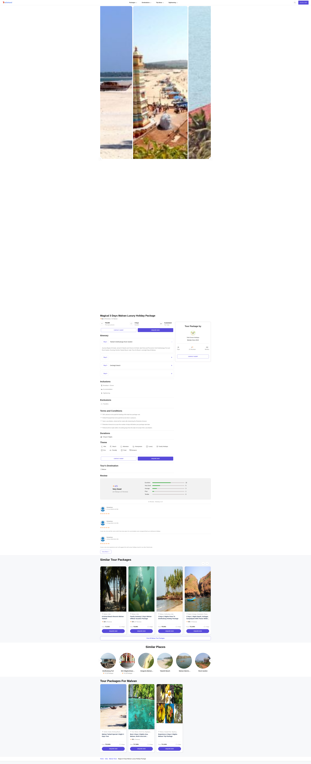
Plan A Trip (303, 2)
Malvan (115, 318)
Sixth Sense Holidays (193, 337)
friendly (114, 450)
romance (134, 450)
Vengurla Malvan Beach (146, 671)
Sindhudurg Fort (108, 671)
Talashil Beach (165, 671)
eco (104, 450)
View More (105, 551)
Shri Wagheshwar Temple (127, 671)
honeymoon (138, 446)
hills (104, 446)
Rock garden (202, 671)
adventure (126, 446)
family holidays (163, 446)
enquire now (155, 330)
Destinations (146, 2)
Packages (132, 2)
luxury (151, 446)
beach (114, 446)
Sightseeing (172, 2)
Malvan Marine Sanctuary (184, 671)
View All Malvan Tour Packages (155, 638)
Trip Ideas (159, 2)
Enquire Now (113, 631)
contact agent (119, 330)
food (124, 450)
